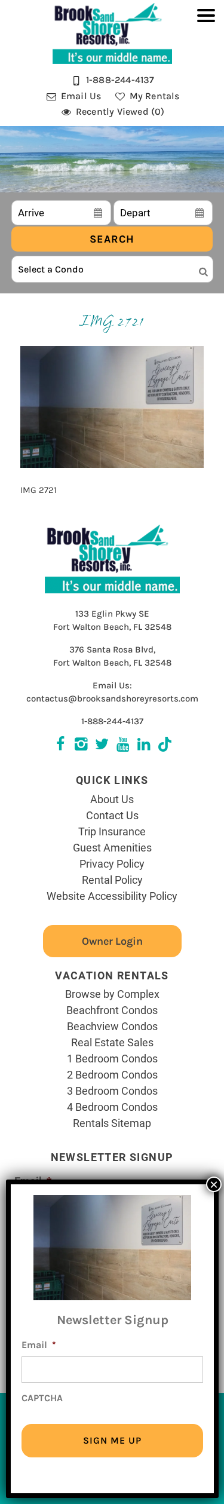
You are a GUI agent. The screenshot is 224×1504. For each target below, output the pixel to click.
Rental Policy (112, 879)
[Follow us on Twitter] (80, 745)
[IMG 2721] (111, 465)
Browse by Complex (112, 994)
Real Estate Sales (112, 1042)
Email (39, 1344)
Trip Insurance (112, 831)
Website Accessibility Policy (112, 896)
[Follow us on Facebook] (60, 745)
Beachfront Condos (112, 1010)
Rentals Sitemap (112, 1123)
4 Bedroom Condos (112, 1106)
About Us (112, 799)
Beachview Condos (112, 1026)
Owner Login (112, 941)
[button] (206, 69)
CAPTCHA (42, 1398)
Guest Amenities (112, 847)
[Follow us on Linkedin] (143, 745)
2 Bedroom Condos (112, 1074)
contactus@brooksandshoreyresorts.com (112, 698)
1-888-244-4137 (112, 721)
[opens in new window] (164, 745)
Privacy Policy (112, 863)
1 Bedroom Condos (112, 1058)
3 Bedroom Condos (112, 1090)
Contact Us (112, 815)
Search (112, 239)
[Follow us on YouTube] (122, 745)
